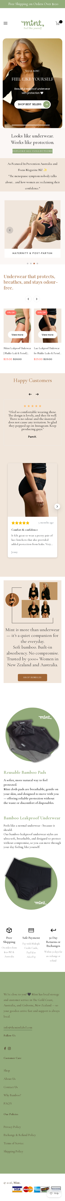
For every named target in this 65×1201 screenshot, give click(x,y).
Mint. (17, 1183)
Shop (7, 1070)
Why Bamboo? (12, 1095)
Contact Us (11, 1087)
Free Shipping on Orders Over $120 (33, 4)
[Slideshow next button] (57, 506)
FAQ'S (8, 1103)
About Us (10, 1079)
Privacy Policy (12, 1127)
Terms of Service (14, 1143)
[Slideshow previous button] (8, 506)
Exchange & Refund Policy (20, 1135)
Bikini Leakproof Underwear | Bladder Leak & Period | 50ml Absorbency (17, 351)
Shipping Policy (13, 1151)
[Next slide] (55, 230)
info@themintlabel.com (18, 1027)
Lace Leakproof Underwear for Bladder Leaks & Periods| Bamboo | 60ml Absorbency (47, 351)
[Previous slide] (9, 230)
